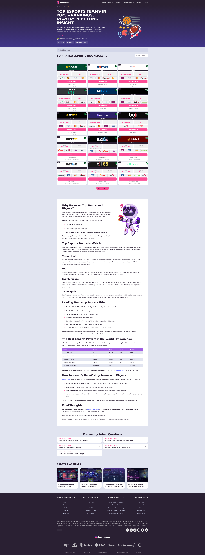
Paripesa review (133, 84)
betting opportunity (93, 409)
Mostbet (66, 505)
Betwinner (66, 502)
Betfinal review (72, 132)
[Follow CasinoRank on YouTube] (138, 530)
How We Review (141, 508)
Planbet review (72, 108)
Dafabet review (133, 157)
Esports (118, 2)
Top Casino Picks (61, 60)
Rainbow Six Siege (90, 511)
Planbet (66, 508)
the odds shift (120, 370)
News (146, 2)
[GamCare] (86, 545)
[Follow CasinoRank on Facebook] (127, 530)
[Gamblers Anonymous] (74, 545)
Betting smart (66, 379)
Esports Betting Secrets (116, 513)
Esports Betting (106, 2)
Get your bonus (71, 81)
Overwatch (91, 502)
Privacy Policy (141, 513)
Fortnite (91, 505)
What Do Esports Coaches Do (116, 511)
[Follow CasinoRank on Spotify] (142, 530)
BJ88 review (102, 181)
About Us (141, 502)
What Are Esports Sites (116, 502)
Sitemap (138, 552)
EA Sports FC (91, 513)
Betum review (71, 181)
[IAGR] (66, 545)
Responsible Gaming (103, 552)
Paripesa (66, 513)
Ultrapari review (133, 181)
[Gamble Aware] (122, 545)
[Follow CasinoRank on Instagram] (131, 530)
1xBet (66, 511)
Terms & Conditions (69, 552)
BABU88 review (72, 157)
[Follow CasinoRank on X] (135, 530)
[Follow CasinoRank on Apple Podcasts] (146, 530)
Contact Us (141, 505)
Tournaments (128, 2)
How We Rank (141, 511)
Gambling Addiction (122, 552)
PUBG (91, 508)
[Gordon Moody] (100, 545)
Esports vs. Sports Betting (116, 508)
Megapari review (133, 108)
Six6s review (102, 157)
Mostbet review (102, 84)
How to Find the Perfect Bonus (116, 505)
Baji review (133, 132)
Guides (138, 2)
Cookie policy (86, 552)
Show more (101, 188)
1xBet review (102, 108)
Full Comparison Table (74, 60)
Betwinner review (71, 84)
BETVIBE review (102, 132)
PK (58, 530)
